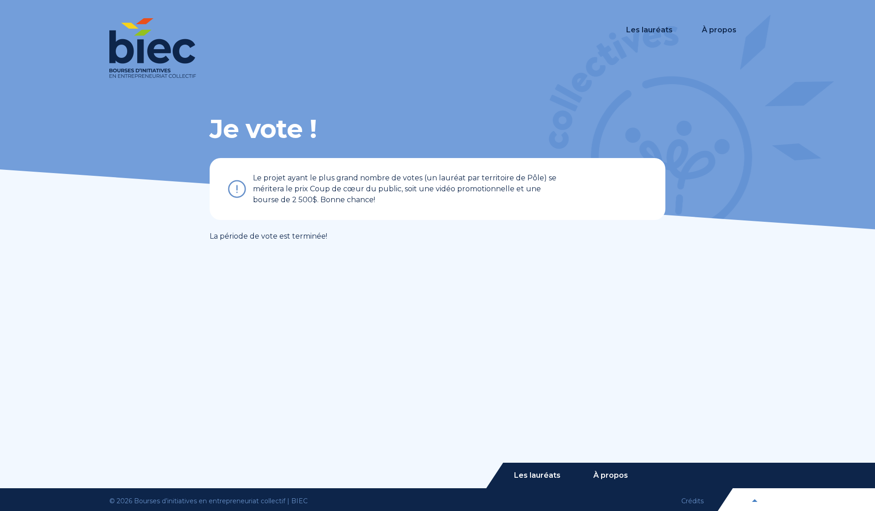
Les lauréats (649, 30)
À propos (719, 30)
